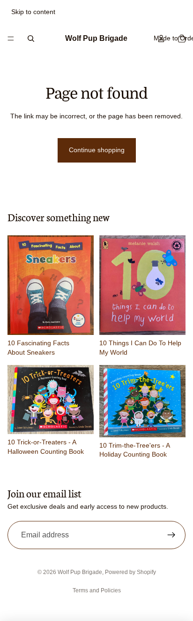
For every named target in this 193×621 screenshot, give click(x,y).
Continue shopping (97, 150)
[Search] (31, 38)
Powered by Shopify (130, 572)
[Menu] (11, 38)
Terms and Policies (97, 590)
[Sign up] (171, 535)
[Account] (161, 38)
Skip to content (33, 12)
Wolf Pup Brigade (80, 572)
